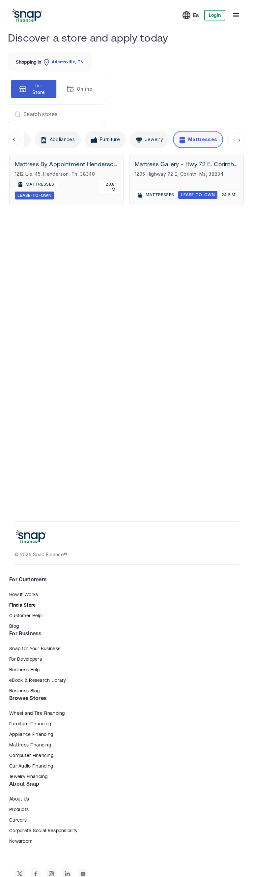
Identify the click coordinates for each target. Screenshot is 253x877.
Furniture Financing (30, 723)
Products (19, 809)
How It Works (23, 594)
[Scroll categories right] (239, 139)
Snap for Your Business (34, 648)
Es (196, 15)
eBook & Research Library (37, 680)
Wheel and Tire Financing (37, 713)
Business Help (24, 669)
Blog (14, 626)
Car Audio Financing (31, 766)
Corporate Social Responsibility (43, 830)
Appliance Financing (31, 734)
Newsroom (20, 841)
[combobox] (53, 113)
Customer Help (25, 615)
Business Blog (24, 690)
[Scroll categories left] (14, 139)
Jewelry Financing (28, 776)
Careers (18, 820)
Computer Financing (31, 755)
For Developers (25, 659)
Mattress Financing (30, 744)
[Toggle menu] (235, 15)
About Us (19, 798)
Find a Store (22, 605)
